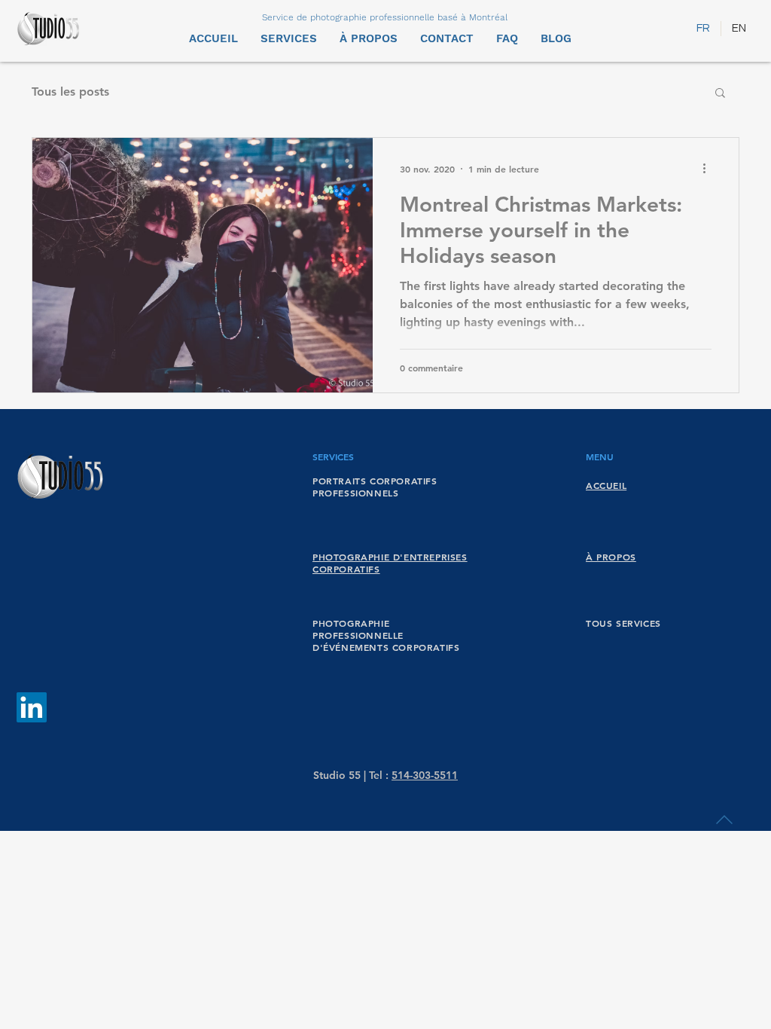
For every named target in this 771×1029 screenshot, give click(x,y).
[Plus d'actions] (709, 169)
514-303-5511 (425, 775)
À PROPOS (611, 557)
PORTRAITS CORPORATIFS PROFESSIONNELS (374, 487)
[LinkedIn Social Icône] (32, 707)
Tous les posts (70, 91)
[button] (720, 94)
